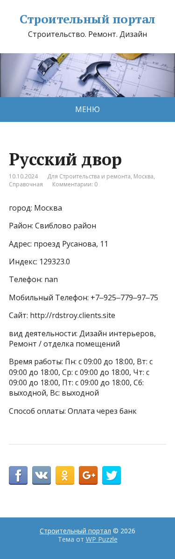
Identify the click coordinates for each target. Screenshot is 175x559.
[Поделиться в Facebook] (18, 475)
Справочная (26, 184)
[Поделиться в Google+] (88, 475)
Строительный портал (87, 19)
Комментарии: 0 (75, 184)
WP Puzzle (102, 539)
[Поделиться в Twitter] (111, 475)
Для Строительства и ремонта (89, 176)
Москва (143, 176)
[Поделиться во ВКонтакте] (41, 475)
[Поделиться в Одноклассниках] (65, 475)
